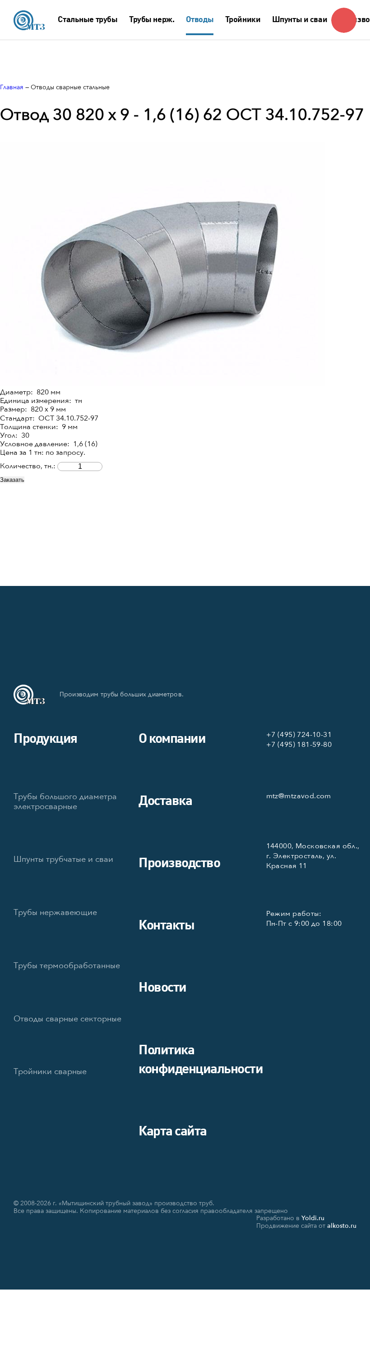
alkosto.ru (341, 1225)
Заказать (12, 479)
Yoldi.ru (312, 1218)
